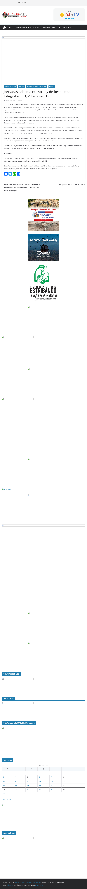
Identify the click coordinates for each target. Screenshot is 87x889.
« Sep (4, 799)
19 (28, 785)
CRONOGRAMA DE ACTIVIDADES (27, 27)
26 (28, 790)
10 (4, 781)
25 (16, 790)
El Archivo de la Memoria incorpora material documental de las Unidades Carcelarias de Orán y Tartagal (22, 187)
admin (20, 101)
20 (40, 785)
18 (16, 785)
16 (75, 781)
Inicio (10, 27)
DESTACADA (21, 87)
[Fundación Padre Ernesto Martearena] (4, 27)
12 (28, 781)
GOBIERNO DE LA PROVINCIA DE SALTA (37, 87)
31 (4, 794)
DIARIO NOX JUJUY (49, 27)
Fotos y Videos (65, 27)
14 (52, 781)
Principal (52, 87)
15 (64, 781)
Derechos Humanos (10, 87)
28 (52, 790)
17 (4, 785)
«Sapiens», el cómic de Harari (71, 184)
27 (40, 790)
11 (16, 781)
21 (52, 785)
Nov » (9, 799)
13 (40, 781)
